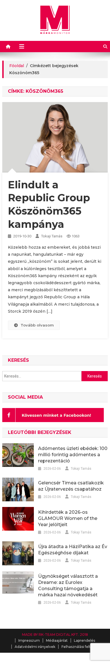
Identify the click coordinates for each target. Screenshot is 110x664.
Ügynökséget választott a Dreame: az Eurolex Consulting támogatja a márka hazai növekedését (68, 585)
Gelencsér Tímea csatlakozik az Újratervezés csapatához (71, 486)
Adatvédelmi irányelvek (35, 647)
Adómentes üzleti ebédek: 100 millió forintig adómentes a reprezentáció (72, 455)
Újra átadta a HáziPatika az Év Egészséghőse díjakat (72, 549)
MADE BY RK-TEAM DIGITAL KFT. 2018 (55, 634)
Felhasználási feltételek (81, 647)
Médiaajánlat (57, 640)
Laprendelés (84, 640)
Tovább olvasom (37, 325)
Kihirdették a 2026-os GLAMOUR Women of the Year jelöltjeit (67, 518)
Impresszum (29, 640)
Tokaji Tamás (51, 236)
